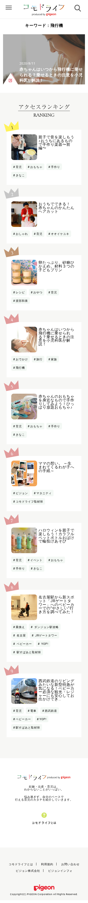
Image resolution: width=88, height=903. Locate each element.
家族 (54, 359)
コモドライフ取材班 (29, 501)
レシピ (20, 292)
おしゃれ (22, 234)
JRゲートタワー (45, 635)
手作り (55, 167)
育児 (19, 167)
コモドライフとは (21, 864)
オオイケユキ (60, 234)
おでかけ (22, 359)
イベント (36, 560)
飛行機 (20, 367)
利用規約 (47, 864)
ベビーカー (24, 644)
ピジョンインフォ (60, 870)
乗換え (20, 627)
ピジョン (22, 493)
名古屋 (21, 635)
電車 (33, 710)
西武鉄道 (51, 710)
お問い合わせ (70, 864)
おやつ (37, 292)
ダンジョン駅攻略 (46, 627)
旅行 (39, 359)
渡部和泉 (22, 300)
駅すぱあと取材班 (28, 652)
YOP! (44, 644)
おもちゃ (36, 167)
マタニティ (44, 493)
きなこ (20, 175)
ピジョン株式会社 (28, 870)
